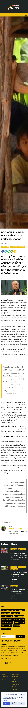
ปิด (21, 703)
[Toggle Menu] (26, 15)
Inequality (15, 613)
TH (23, 694)
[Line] (8, 251)
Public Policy (19, 619)
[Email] (11, 251)
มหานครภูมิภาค (6, 629)
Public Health (15, 689)
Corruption (4, 679)
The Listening (6, 625)
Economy (4, 678)
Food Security (15, 679)
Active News (5, 246)
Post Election (7, 619)
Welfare (13, 678)
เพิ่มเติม (5, 700)
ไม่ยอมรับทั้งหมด (13, 703)
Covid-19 (13, 691)
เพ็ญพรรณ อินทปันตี (15, 528)
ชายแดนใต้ (17, 625)
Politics (21, 246)
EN (21, 694)
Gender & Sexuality (14, 687)
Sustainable (14, 569)
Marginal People (15, 684)
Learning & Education (14, 682)
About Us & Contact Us (11, 641)
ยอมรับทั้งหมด (6, 703)
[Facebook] (2, 251)
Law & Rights (21, 549)
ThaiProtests (19, 622)
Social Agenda (7, 622)
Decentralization (15, 676)
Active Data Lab (7, 610)
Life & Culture (7, 616)
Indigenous (14, 246)
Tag (2, 607)
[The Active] (13, 8)
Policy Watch (19, 616)
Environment (19, 610)
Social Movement (15, 674)
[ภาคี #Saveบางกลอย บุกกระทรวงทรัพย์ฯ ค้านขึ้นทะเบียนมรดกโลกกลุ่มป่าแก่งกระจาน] (4, 550)
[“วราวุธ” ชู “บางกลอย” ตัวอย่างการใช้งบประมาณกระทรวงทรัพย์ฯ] (4, 587)
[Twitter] (5, 251)
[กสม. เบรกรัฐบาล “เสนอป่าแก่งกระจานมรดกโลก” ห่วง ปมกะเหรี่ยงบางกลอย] (4, 568)
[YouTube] (10, 663)
